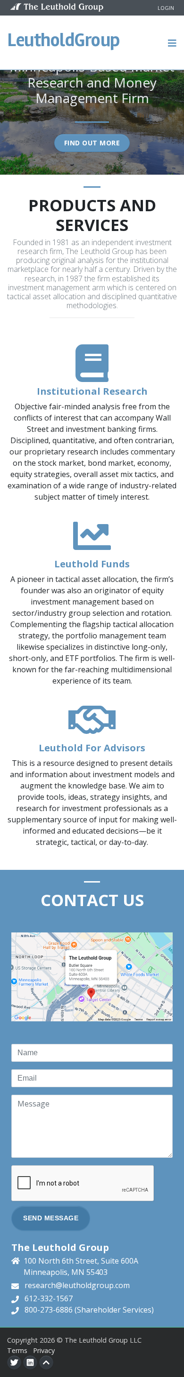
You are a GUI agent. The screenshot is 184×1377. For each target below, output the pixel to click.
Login (166, 7)
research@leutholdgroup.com (77, 1285)
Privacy (44, 1350)
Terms (17, 1350)
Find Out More (92, 142)
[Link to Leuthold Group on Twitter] (14, 1362)
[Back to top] (46, 1362)
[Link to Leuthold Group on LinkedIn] (30, 1362)
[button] (172, 42)
